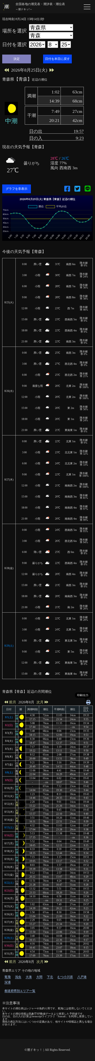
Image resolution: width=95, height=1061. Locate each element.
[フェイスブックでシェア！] (67, 188)
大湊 (29, 977)
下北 (50, 977)
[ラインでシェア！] (88, 189)
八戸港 (82, 977)
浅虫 (18, 977)
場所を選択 (14, 30)
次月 (40, 702)
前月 (12, 702)
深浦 (7, 982)
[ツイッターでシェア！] (77, 188)
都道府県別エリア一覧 (19, 991)
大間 (39, 977)
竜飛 (7, 977)
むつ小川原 (65, 977)
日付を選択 (14, 44)
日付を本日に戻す (57, 59)
